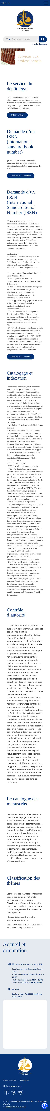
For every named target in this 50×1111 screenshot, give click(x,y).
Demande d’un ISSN (21, 357)
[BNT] (25, 20)
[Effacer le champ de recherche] (37, 39)
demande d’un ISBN (21, 176)
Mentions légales (9, 1080)
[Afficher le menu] (46, 3)
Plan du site (24, 1080)
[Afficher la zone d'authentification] (9, 3)
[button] (7, 39)
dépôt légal (17, 115)
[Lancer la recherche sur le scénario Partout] (43, 39)
